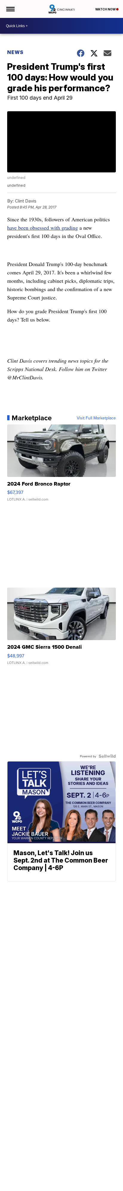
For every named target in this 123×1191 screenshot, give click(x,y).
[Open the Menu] (10, 8)
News (15, 52)
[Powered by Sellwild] (107, 756)
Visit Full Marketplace (96, 418)
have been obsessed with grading (42, 227)
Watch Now (105, 9)
